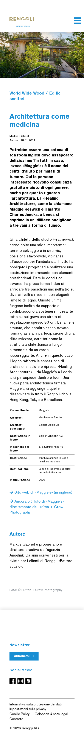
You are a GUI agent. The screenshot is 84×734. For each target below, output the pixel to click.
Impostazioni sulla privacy (27, 709)
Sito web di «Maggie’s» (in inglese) (42, 492)
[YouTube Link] (28, 681)
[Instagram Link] (21, 681)
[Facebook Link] (13, 681)
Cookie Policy (19, 714)
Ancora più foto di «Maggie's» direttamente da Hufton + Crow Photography (36, 507)
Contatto (16, 719)
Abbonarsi (22, 656)
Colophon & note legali (51, 714)
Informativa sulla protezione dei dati (35, 704)
